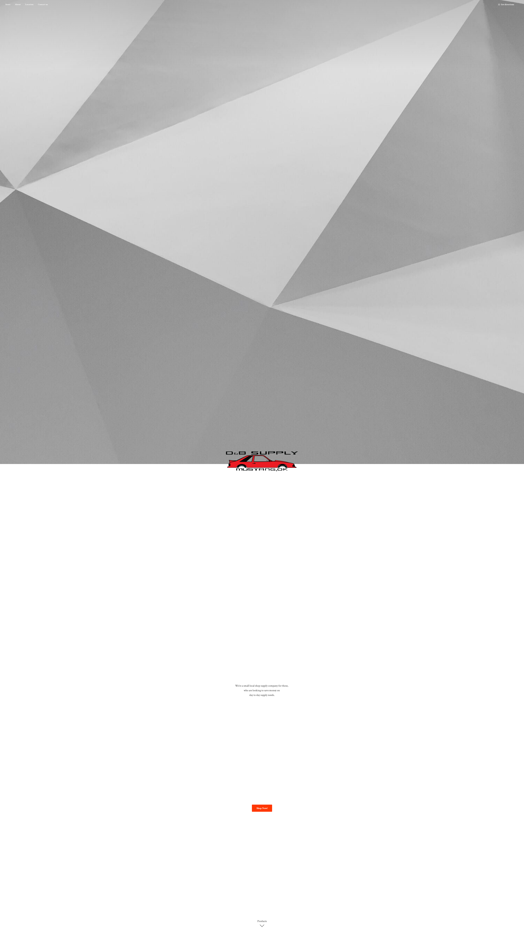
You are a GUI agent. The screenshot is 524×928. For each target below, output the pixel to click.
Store (7, 4)
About (18, 4)
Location (29, 4)
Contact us (43, 4)
